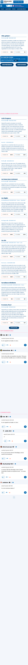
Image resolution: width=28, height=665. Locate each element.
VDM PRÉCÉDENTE (7, 64)
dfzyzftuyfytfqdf (7, 464)
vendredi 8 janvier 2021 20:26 (7, 338)
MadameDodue (7, 350)
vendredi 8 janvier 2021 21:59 (7, 467)
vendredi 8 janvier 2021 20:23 (7, 353)
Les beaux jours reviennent (9, 179)
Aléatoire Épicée (21, 9)
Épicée (13, 9)
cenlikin (7, 431)
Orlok (4, 335)
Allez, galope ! (5, 36)
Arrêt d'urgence (6, 118)
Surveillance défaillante (8, 283)
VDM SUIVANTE (21, 64)
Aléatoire (8, 9)
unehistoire (5, 482)
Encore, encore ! (14, 327)
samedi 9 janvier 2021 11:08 (7, 485)
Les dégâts (4, 198)
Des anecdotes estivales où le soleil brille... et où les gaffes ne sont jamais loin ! (13, 59)
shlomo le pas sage (7, 447)
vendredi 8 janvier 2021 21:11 (7, 450)
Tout (2, 9)
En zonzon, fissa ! (6, 305)
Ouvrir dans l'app (18, 1)
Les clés (3, 240)
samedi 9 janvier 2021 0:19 (9, 434)
